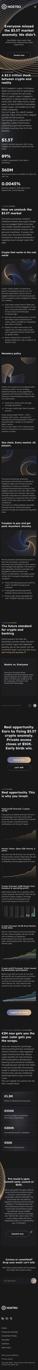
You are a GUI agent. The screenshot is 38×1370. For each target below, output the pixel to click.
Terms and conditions (10, 1355)
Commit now (18, 1234)
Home (4, 1328)
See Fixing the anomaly (12, 652)
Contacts (5, 1343)
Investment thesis (9, 1336)
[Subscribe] (33, 1281)
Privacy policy (7, 1359)
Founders (6, 1340)
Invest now (19, 55)
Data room (6, 1347)
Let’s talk (19, 767)
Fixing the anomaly (10, 1332)
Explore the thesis (19, 1012)
